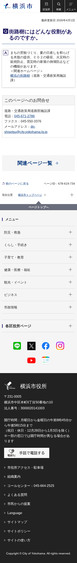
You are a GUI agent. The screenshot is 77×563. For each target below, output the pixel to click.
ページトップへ (39, 207)
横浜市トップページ (30, 194)
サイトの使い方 (18, 540)
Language (14, 513)
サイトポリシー (18, 531)
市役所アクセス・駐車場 (25, 467)
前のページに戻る (17, 183)
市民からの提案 (18, 503)
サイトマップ (17, 522)
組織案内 (14, 476)
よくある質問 (17, 494)
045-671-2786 (24, 116)
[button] (46, 6)
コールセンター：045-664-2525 (30, 485)
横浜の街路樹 (20, 75)
